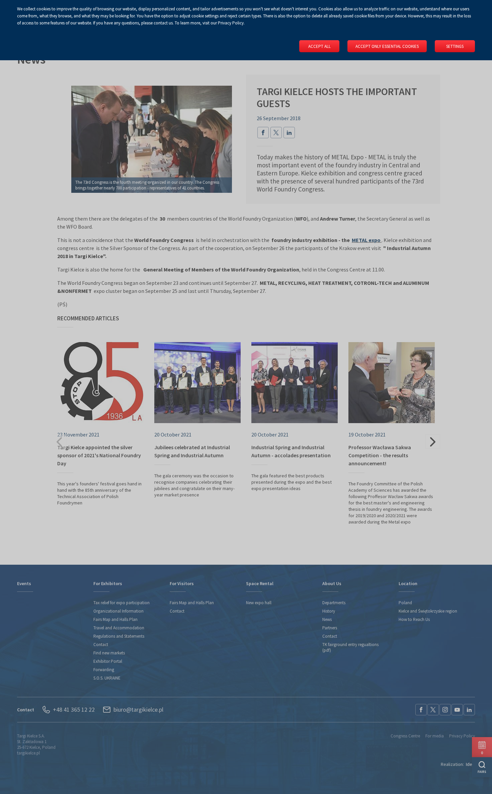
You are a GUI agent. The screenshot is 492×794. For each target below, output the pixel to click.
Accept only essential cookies (387, 46)
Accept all (319, 46)
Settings (455, 46)
